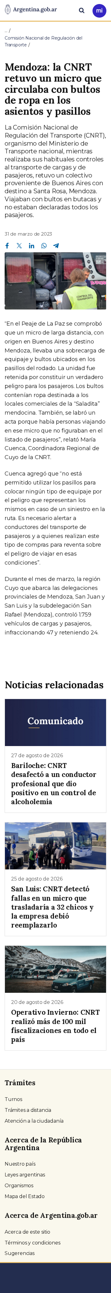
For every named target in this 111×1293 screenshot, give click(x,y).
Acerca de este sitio (27, 1232)
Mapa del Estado (25, 1196)
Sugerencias (20, 1253)
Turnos (13, 1099)
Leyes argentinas (25, 1175)
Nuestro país (20, 1164)
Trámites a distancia (28, 1110)
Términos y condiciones (32, 1243)
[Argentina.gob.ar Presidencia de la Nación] (31, 10)
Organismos (19, 1185)
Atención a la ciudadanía (34, 1121)
